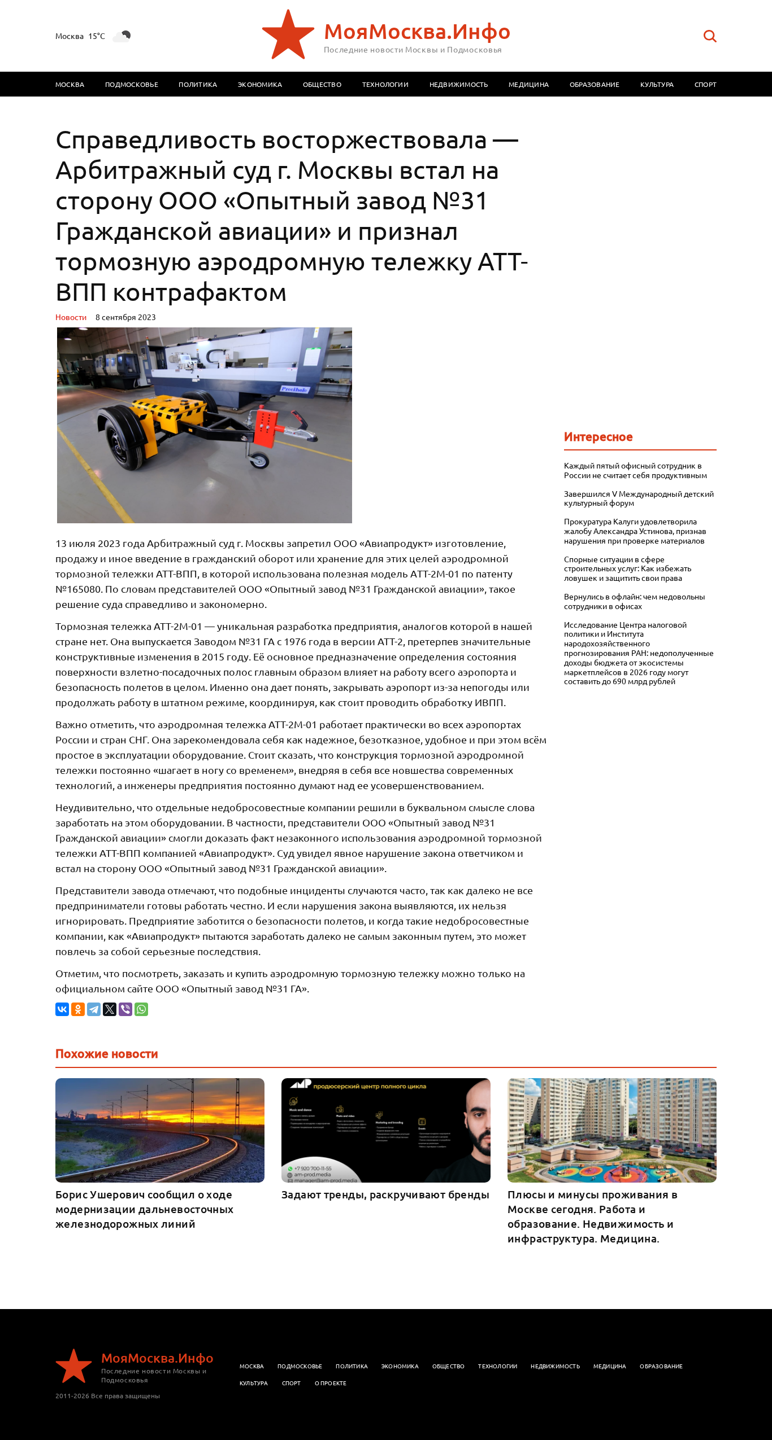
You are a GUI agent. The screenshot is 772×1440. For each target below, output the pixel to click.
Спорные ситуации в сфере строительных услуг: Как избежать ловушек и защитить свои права (627, 568)
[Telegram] (94, 1009)
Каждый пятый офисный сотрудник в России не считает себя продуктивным (635, 470)
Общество (322, 84)
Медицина (529, 84)
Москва (69, 84)
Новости (70, 317)
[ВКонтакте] (62, 1009)
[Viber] (125, 1009)
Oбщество (448, 1366)
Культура (657, 84)
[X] (109, 1009)
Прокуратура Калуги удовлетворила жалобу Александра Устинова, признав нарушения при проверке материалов (635, 531)
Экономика (260, 84)
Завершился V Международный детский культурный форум (639, 498)
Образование (595, 84)
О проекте (331, 1382)
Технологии (385, 84)
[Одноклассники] (78, 1009)
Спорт (706, 84)
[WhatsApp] (141, 1009)
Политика (198, 84)
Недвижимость (459, 84)
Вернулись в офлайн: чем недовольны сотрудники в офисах (634, 601)
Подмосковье (131, 84)
